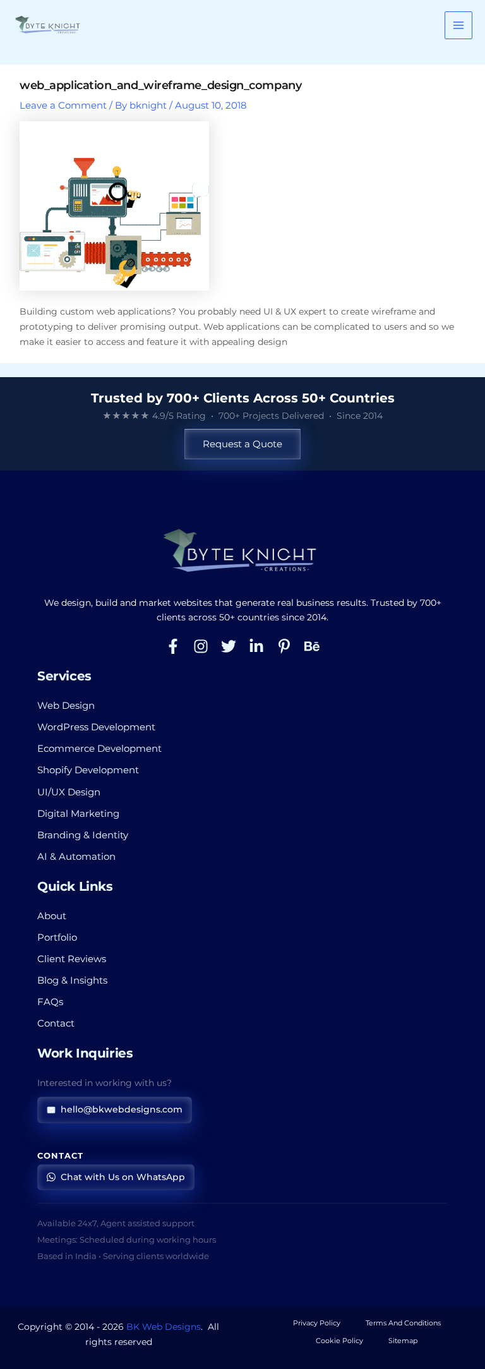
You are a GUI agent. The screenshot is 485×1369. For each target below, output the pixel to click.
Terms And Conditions (403, 1322)
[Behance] (312, 646)
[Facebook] (173, 646)
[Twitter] (228, 646)
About (51, 916)
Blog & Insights (72, 980)
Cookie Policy (339, 1340)
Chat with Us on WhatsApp (123, 1177)
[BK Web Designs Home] (242, 551)
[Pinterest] (284, 646)
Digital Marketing (78, 813)
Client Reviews (71, 959)
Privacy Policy (316, 1322)
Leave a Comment (63, 105)
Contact (56, 1023)
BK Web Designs (163, 1327)
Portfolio (57, 937)
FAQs (50, 1002)
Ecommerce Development (99, 748)
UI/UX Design (68, 792)
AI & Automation (76, 856)
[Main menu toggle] (458, 25)
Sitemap (402, 1340)
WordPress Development (96, 727)
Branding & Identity (82, 835)
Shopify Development (88, 770)
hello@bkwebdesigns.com (122, 1109)
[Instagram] (200, 646)
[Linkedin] (256, 646)
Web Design (66, 705)
